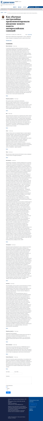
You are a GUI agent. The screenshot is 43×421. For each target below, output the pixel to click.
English (20, 1)
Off (7, 387)
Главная (2, 8)
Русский (16, 1)
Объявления (15, 8)
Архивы (11, 8)
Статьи (8, 8)
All (7, 389)
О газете (22, 8)
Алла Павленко (3, 19)
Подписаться (33, 404)
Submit (8, 392)
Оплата (37, 7)
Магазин (40, 8)
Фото (15, 7)
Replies (8, 388)
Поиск (25, 7)
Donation (37, 8)
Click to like (30, 34)
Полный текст (9, 40)
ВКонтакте (31, 410)
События (19, 8)
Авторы (25, 8)
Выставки (28, 8)
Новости (5, 8)
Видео (20, 7)
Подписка (32, 7)
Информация (32, 8)
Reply (7, 95)
